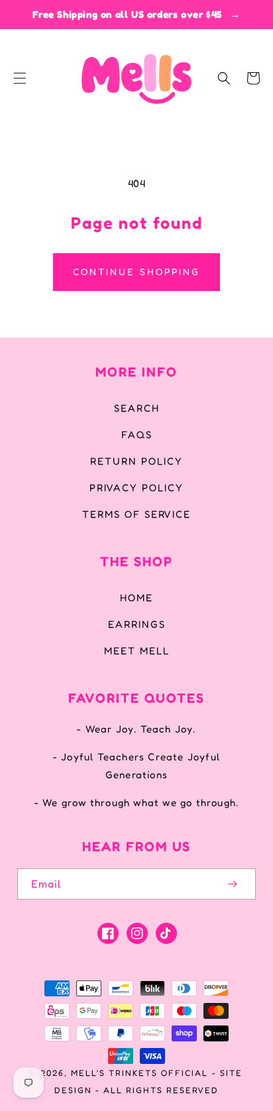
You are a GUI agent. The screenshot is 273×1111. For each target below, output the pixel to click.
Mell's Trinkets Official (139, 1073)
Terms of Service (136, 514)
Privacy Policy (136, 487)
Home (136, 597)
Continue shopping (136, 271)
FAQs (136, 434)
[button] (19, 78)
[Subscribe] (232, 884)
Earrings (137, 624)
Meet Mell (137, 650)
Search (137, 408)
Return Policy (136, 461)
